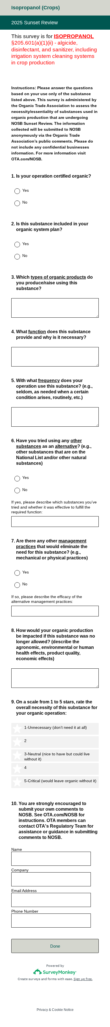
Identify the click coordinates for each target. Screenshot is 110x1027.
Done (55, 946)
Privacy (42, 1010)
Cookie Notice (63, 1010)
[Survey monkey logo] (55, 972)
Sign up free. (83, 979)
